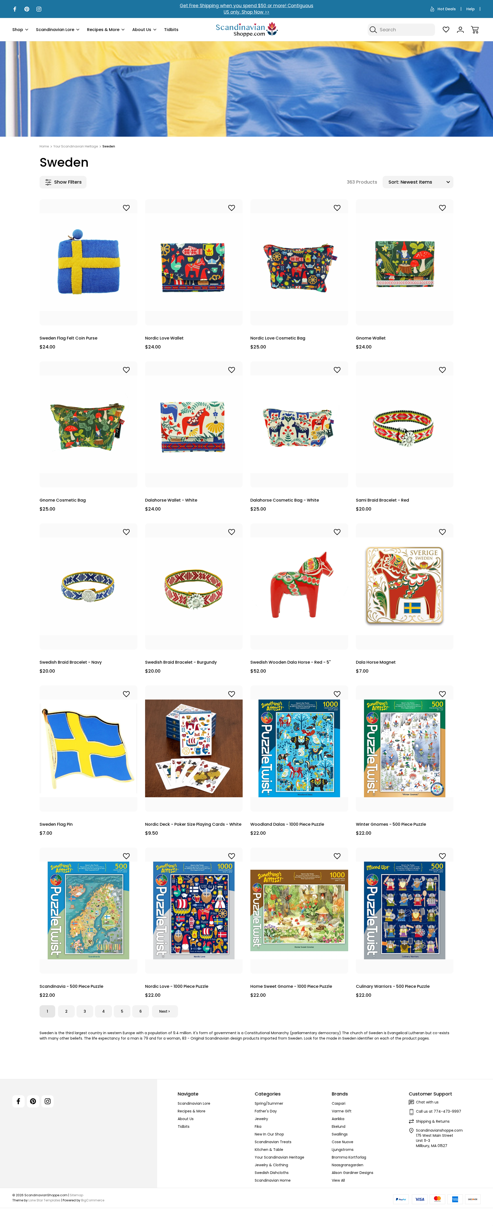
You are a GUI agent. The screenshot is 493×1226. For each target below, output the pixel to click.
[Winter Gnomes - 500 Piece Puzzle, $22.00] (405, 748)
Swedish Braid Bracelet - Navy (71, 662)
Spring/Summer (269, 1103)
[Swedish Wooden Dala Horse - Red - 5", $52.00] (299, 586)
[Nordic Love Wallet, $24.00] (194, 262)
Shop (17, 30)
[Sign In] (460, 30)
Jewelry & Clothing (271, 1165)
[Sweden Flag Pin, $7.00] (88, 748)
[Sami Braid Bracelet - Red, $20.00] (405, 424)
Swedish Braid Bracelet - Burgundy (181, 662)
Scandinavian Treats (273, 1141)
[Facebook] (14, 9)
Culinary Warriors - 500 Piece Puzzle (393, 986)
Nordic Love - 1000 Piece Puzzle (176, 986)
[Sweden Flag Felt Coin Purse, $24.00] (88, 262)
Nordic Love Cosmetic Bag (277, 338)
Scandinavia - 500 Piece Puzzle (71, 986)
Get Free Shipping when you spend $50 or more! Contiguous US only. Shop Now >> (246, 9)
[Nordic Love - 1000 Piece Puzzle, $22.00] (194, 911)
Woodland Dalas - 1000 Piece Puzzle (287, 824)
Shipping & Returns (433, 1121)
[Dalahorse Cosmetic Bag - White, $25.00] (299, 424)
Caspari (338, 1103)
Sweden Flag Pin (56, 824)
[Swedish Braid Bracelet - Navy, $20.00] (88, 586)
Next (163, 1011)
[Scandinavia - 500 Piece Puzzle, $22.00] (88, 911)
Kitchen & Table (269, 1149)
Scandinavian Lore (55, 30)
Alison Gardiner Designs (352, 1172)
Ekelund (338, 1126)
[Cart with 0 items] (475, 30)
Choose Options (404, 476)
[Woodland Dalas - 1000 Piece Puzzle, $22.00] (299, 748)
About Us (141, 30)
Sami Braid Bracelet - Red (382, 500)
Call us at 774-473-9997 (438, 1111)
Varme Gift (342, 1111)
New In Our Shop (269, 1134)
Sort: (393, 182)
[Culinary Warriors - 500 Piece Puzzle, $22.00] (405, 911)
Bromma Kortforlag (349, 1157)
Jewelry (261, 1118)
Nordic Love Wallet (164, 338)
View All (338, 1180)
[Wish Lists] (446, 30)
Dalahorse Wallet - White (171, 500)
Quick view (112, 219)
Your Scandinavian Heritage (279, 1157)
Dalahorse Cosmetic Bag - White (284, 500)
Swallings (340, 1134)
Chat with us (427, 1102)
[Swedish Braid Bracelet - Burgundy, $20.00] (194, 586)
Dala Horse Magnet (376, 662)
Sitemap (76, 1195)
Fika (258, 1126)
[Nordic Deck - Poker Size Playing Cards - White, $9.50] (194, 748)
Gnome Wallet (371, 338)
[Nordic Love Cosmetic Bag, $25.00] (299, 262)
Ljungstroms (343, 1149)
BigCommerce (92, 1200)
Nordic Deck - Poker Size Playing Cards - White (193, 824)
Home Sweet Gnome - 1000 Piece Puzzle (291, 986)
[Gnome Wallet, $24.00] (405, 262)
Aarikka (338, 1118)
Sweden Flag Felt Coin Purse (68, 338)
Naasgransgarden (347, 1165)
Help (470, 9)
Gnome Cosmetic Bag (63, 500)
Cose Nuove (342, 1141)
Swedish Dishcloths (272, 1172)
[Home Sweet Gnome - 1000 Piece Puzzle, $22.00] (299, 911)
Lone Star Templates (44, 1200)
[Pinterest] (26, 9)
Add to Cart (88, 314)
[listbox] (426, 182)
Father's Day (266, 1111)
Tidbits (171, 30)
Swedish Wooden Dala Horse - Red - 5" (290, 662)
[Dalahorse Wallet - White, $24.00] (194, 424)
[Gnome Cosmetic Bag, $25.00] (88, 424)
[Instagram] (38, 9)
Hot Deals (447, 9)
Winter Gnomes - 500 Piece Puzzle (391, 824)
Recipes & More (103, 30)
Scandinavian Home (273, 1180)
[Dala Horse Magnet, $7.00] (405, 586)
